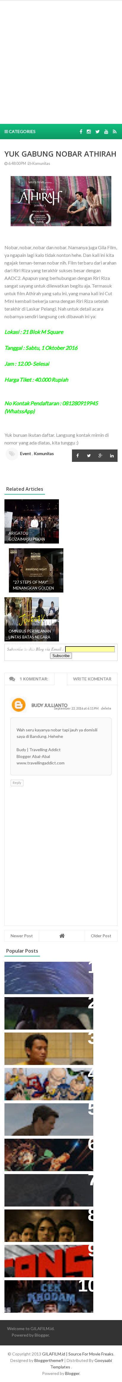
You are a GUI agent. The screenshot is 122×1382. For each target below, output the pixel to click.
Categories (22, 131)
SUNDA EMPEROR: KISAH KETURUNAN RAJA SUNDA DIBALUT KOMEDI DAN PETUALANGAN (39, 1014)
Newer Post (22, 935)
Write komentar (92, 678)
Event (25, 453)
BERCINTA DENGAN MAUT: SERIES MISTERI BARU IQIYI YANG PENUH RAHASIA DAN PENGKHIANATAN (47, 1223)
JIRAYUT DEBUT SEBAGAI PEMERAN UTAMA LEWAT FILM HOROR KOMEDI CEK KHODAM (45, 1294)
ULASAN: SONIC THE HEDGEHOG (46, 1111)
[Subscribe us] (106, 131)
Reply (17, 782)
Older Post (101, 935)
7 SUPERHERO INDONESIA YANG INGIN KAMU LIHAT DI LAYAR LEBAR (46, 1081)
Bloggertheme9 (48, 1360)
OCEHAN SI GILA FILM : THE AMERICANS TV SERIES (40, 1255)
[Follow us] (89, 131)
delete (106, 708)
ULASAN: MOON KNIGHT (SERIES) (47, 969)
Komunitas (41, 163)
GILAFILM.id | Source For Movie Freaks (77, 1353)
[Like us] (81, 131)
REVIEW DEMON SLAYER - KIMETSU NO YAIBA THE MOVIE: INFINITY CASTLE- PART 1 (45, 1152)
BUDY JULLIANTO (49, 705)
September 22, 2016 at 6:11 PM (76, 708)
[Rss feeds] (114, 131)
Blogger (42, 1334)
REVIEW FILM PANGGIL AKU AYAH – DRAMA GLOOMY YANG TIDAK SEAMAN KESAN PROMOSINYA (47, 1046)
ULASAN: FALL (24, 1182)
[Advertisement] (61, 61)
